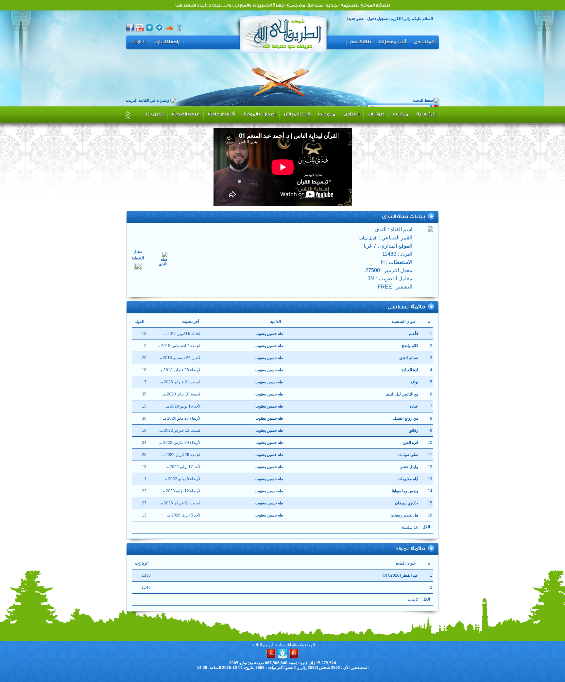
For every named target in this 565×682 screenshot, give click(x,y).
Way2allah (283, 33)
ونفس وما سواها (405, 491)
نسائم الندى (408, 358)
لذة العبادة (410, 370)
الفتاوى (351, 114)
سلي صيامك (408, 454)
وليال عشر (409, 466)
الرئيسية (425, 114)
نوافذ (414, 382)
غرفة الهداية (185, 114)
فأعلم (413, 333)
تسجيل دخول (377, 18)
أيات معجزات (392, 42)
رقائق (413, 430)
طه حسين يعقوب (269, 333)
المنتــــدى (424, 42)
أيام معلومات (408, 479)
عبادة (414, 406)
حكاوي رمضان (406, 503)
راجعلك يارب (166, 42)
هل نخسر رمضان (404, 515)
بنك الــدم (360, 42)
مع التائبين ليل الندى (402, 394)
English (138, 42)
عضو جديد (356, 18)
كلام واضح (410, 345)
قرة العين (410, 442)
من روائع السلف (405, 418)
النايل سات (368, 238)
